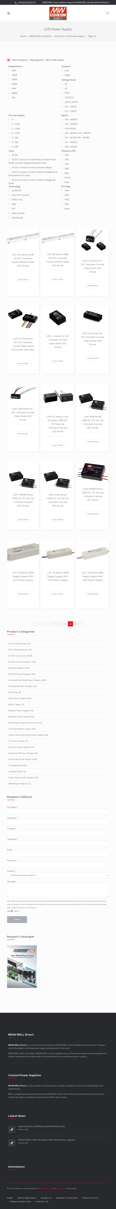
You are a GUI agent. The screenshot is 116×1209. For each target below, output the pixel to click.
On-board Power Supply (22, 729)
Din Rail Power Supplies (21, 674)
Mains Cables (16, 704)
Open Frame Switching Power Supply (28, 735)
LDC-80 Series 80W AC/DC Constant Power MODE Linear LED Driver (58, 260)
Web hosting (61, 1188)
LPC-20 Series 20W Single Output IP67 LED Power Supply (23, 576)
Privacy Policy (90, 1198)
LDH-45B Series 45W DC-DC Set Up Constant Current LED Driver (58, 500)
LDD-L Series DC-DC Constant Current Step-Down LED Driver (57, 341)
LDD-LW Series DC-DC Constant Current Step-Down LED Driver (23, 414)
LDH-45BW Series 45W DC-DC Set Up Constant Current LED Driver (93, 494)
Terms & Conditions (20, 1202)
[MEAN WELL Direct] (58, 13)
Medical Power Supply (21, 710)
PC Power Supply (18, 741)
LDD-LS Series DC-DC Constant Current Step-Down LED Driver (92, 339)
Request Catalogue (67, 1198)
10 (65, 624)
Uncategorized (17, 765)
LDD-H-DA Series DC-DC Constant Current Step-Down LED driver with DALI (23, 344)
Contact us (42, 1202)
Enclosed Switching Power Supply (27, 680)
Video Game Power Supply (23, 777)
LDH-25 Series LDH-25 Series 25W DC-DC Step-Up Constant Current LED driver (58, 424)
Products (46, 1198)
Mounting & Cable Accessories (25, 722)
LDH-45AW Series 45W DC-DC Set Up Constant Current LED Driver (23, 500)
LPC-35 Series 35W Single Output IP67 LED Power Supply (57, 576)
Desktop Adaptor (18, 668)
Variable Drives (17, 771)
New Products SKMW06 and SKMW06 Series (41, 1126)
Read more (23, 280)
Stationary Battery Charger (23, 753)
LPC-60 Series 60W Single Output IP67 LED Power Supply (92, 576)
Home (23, 36)
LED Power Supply (19, 698)
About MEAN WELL (27, 1198)
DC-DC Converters (20, 655)
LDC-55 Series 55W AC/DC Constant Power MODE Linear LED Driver (23, 260)
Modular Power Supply (21, 716)
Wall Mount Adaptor (19, 783)
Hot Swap (14, 692)
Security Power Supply (21, 747)
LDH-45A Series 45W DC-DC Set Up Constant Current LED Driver (93, 422)
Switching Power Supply (22, 759)
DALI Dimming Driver (19, 649)
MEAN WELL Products (40, 36)
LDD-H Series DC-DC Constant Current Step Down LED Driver (92, 266)
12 (76, 624)
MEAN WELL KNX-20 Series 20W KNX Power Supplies (46, 1139)
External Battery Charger (22, 686)
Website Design (45, 1188)
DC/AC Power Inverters (22, 662)
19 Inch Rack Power (19, 643)
